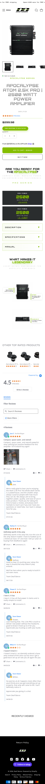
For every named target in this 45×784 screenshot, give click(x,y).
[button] (36, 10)
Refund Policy (27, 775)
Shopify (34, 771)
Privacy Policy (16, 775)
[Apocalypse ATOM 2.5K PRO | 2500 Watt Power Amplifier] (7, 66)
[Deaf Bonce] (22, 10)
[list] (22, 457)
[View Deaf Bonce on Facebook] (22, 759)
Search (7, 775)
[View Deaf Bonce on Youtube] (33, 759)
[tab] (22, 389)
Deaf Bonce (18, 771)
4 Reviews (16, 116)
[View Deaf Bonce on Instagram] (11, 759)
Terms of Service (25, 777)
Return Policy (22, 742)
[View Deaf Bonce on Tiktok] (17, 759)
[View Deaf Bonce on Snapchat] (28, 759)
